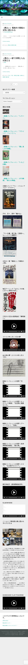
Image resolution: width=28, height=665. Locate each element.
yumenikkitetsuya (8, 32)
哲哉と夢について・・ (7, 623)
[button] (14, 326)
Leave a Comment (7, 23)
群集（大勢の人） (21, 75)
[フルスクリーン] (23, 331)
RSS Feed (21, 634)
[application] (14, 326)
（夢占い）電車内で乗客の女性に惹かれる (14, 29)
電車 (15, 45)
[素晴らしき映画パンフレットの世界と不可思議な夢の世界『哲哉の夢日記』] (14, 7)
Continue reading (6, 41)
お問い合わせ (5, 620)
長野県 (12, 45)
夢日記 (9, 45)
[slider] (13, 331)
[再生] (4, 331)
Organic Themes (14, 634)
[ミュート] (21, 331)
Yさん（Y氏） (11, 75)
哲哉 (5, 62)
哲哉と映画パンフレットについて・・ (10, 625)
